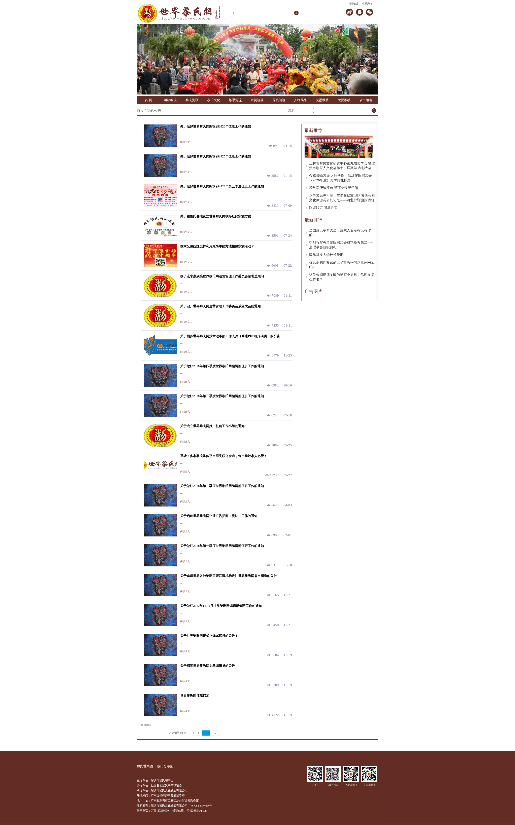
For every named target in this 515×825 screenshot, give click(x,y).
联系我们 (367, 3)
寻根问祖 (278, 100)
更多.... (293, 110)
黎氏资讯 (191, 100)
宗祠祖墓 (257, 100)
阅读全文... (186, 142)
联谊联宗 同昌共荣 (323, 208)
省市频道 (365, 100)
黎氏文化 (213, 100)
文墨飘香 (322, 100)
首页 (140, 111)
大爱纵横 (344, 100)
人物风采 (300, 100)
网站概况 (353, 3)
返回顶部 (146, 725)
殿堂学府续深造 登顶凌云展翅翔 (333, 188)
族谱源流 (235, 100)
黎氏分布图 (165, 766)
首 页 (148, 100)
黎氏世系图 (145, 766)
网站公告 (154, 111)
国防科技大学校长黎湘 (326, 255)
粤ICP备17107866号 (201, 805)
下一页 (196, 733)
